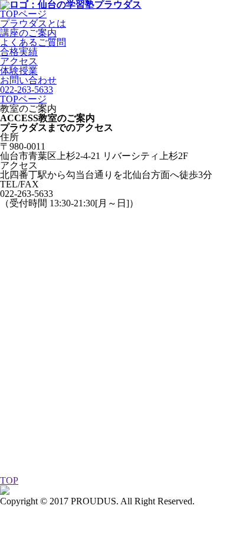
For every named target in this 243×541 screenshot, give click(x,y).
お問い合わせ (28, 80)
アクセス (19, 61)
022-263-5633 (26, 90)
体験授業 (19, 71)
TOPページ (23, 99)
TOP (9, 480)
